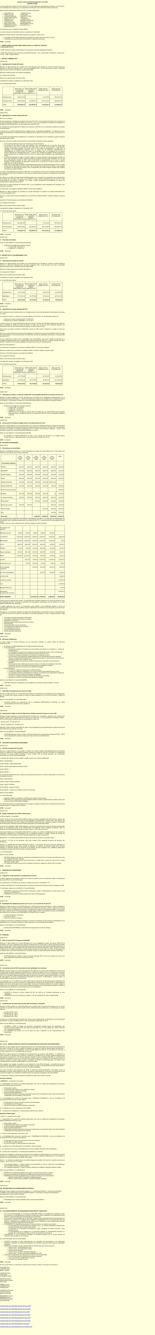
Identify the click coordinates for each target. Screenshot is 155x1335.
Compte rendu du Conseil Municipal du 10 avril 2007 (15, 1315)
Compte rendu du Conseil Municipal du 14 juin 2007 (15, 1312)
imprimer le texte (32, 3)
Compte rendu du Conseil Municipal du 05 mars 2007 (15, 1318)
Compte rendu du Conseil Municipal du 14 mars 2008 (15, 1309)
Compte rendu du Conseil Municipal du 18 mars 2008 (15, 1306)
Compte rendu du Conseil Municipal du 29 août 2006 (15, 1320)
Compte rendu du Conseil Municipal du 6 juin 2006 (14, 1323)
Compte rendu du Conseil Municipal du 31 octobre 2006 (16, 1326)
